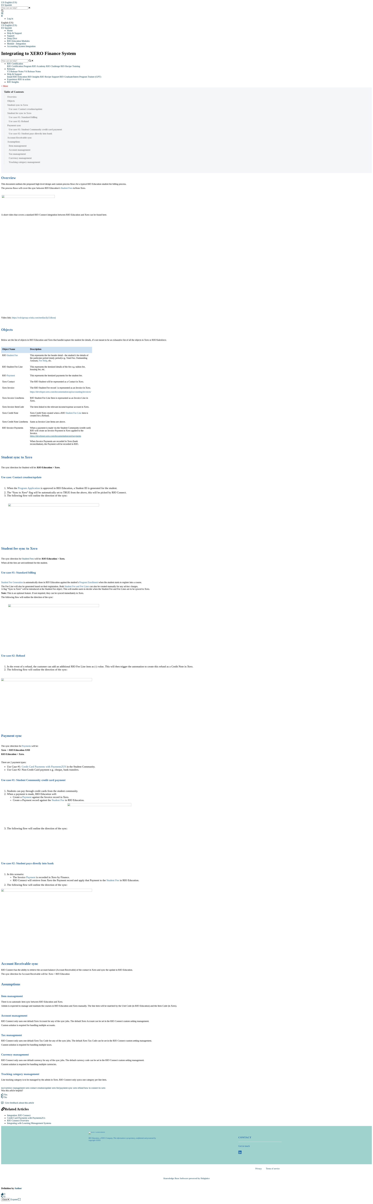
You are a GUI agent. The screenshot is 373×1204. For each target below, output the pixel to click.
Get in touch (244, 1146)
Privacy (258, 1169)
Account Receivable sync (19, 137)
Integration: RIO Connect (18, 1115)
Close (5, 1199)
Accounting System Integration (21, 46)
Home (10, 30)
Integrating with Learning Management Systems (29, 1123)
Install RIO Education (17, 76)
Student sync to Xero (17, 105)
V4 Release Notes (32, 71)
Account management (19, 150)
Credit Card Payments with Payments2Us (26, 1118)
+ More (4, 86)
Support (10, 36)
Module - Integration (16, 43)
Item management (18, 146)
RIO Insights (33, 76)
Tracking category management (24, 162)
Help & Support (14, 33)
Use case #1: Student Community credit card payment (35, 129)
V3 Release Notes (15, 71)
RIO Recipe (45, 76)
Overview (12, 97)
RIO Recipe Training (70, 66)
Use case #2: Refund (19, 121)
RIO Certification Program (19, 66)
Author (18, 1188)
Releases (11, 69)
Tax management (17, 154)
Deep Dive (12, 38)
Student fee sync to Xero (19, 113)
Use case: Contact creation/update (25, 109)
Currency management (20, 158)
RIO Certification (15, 63)
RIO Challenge (53, 66)
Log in (10, 18)
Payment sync (14, 125)
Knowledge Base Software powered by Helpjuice (186, 1178)
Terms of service (273, 1169)
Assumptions (13, 141)
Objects (11, 101)
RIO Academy (38, 66)
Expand (14, 1199)
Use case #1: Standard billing (23, 117)
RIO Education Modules (18, 41)
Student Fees (28, 558)
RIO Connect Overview (18, 1120)
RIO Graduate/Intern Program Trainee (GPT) (80, 76)
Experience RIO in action (18, 79)
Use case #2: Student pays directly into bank (30, 133)
